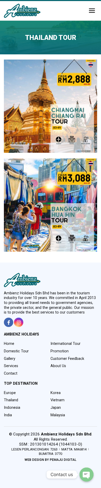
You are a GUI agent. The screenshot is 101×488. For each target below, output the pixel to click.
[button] (92, 11)
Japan (56, 407)
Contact (10, 373)
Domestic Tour (16, 351)
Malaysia (58, 415)
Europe (10, 393)
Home (9, 343)
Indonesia (12, 407)
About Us (58, 366)
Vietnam (57, 400)
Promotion (60, 351)
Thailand (11, 400)
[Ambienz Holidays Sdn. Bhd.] (22, 11)
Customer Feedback (67, 358)
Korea (56, 393)
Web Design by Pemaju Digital (50, 460)
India (8, 415)
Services (11, 366)
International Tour (66, 343)
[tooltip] (8, 322)
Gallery (9, 358)
